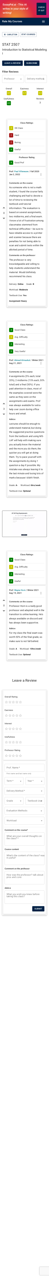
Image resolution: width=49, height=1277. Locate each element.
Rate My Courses (12, 21)
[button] (14, 781)
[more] (41, 174)
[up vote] (3, 207)
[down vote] (3, 218)
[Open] (21, 79)
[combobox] (13, 79)
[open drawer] (43, 21)
